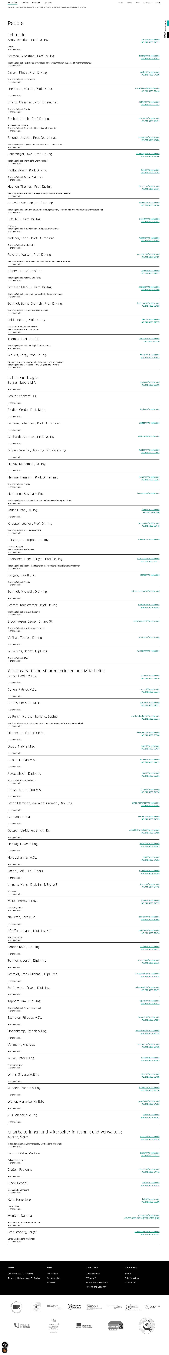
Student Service (93, 1274)
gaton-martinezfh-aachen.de (145, 803)
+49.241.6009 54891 (150, 42)
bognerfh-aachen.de (149, 382)
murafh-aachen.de (150, 900)
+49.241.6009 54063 (150, 860)
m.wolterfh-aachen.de (148, 1101)
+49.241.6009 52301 (150, 776)
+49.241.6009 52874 (150, 692)
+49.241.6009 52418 (150, 887)
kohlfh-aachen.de (150, 1199)
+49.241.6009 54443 (150, 846)
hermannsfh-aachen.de (148, 493)
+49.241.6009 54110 (150, 1090)
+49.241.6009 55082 (150, 1118)
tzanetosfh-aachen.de (148, 1017)
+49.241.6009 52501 (150, 222)
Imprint (128, 1274)
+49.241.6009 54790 (150, 678)
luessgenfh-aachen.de (148, 540)
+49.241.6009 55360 (150, 735)
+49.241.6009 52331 (150, 189)
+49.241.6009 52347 (150, 105)
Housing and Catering (95, 1287)
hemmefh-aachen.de (149, 477)
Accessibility (130, 1283)
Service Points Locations (97, 1283)
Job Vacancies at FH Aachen (20, 1274)
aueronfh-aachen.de (149, 1137)
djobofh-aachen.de (150, 746)
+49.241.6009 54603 (150, 1104)
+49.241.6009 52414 (150, 91)
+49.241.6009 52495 (150, 306)
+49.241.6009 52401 (150, 241)
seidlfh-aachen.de (150, 319)
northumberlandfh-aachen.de (145, 716)
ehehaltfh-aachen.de (149, 118)
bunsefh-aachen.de (150, 676)
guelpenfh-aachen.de (149, 450)
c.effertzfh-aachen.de (149, 102)
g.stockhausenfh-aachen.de (146, 621)
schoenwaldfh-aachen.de (147, 987)
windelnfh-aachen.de (149, 1088)
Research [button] (36, 3)
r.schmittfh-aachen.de (148, 605)
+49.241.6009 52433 (150, 990)
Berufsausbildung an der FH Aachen (24, 1278)
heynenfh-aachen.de (149, 186)
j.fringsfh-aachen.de (149, 789)
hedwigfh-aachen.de (149, 844)
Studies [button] (24, 3)
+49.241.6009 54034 (150, 1034)
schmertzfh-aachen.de (148, 960)
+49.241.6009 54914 (150, 1139)
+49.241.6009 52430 (150, 1047)
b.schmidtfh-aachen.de (148, 303)
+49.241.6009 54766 (150, 140)
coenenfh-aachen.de (149, 689)
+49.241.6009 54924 (150, 1156)
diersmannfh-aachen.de (148, 732)
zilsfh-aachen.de (151, 1115)
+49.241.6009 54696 (150, 792)
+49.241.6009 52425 (150, 1186)
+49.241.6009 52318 (150, 977)
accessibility (147, 2)
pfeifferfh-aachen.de (149, 930)
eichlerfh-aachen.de (149, 760)
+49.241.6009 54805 (150, 819)
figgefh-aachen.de (150, 773)
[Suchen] (46, 2)
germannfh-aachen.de (148, 816)
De (157, 2)
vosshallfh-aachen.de (149, 637)
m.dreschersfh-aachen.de (147, 88)
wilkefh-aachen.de (150, 1058)
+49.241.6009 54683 (150, 1061)
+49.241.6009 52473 (150, 59)
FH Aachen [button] (12, 3)
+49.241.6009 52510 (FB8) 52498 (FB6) (141, 1218)
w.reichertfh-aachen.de (148, 254)
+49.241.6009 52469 (150, 257)
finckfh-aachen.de (150, 1183)
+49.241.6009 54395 (150, 903)
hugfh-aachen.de (151, 857)
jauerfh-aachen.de (150, 510)
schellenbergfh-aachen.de (147, 1232)
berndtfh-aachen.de (149, 1153)
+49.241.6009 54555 (150, 1234)
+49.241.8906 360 (151, 512)
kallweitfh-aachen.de (149, 203)
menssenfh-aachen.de (148, 1215)
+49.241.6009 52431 (150, 121)
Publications (52, 1274)
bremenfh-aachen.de (149, 56)
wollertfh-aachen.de (149, 355)
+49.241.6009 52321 (150, 705)
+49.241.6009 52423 (150, 273)
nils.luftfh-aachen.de (149, 219)
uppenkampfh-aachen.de (147, 1031)
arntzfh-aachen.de (150, 40)
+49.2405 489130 (151, 341)
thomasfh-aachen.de (149, 339)
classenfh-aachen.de (149, 1169)
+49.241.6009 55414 (150, 749)
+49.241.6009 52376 (150, 963)
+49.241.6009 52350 (150, 1202)
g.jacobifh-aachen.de (149, 871)
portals (129, 2)
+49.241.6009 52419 (150, 1077)
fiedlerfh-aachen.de (149, 409)
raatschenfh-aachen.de (148, 559)
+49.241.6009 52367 (150, 608)
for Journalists (53, 1278)
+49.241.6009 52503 (150, 358)
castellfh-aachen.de (149, 72)
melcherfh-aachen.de (149, 238)
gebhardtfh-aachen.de (148, 436)
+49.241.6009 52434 (150, 933)
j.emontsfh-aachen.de (148, 137)
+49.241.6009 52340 (150, 156)
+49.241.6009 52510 (150, 385)
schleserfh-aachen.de (149, 287)
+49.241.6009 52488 (150, 833)
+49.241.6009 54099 (150, 75)
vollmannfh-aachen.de (148, 1044)
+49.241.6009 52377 (150, 719)
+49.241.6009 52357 (150, 480)
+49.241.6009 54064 (150, 173)
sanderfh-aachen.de (149, 947)
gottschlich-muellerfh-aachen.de (144, 830)
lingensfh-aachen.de (149, 884)
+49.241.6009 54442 (150, 1172)
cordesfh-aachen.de (149, 703)
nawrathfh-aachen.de (149, 917)
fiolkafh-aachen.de (150, 170)
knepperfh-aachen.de (149, 523)
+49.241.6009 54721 (150, 561)
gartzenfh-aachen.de (149, 423)
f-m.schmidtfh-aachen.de (147, 974)
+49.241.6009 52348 (150, 205)
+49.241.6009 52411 (150, 949)
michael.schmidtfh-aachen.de (145, 591)
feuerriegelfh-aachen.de (147, 154)
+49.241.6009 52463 (150, 453)
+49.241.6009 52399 (150, 873)
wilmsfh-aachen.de (150, 1074)
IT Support (90, 1278)
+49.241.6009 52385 (150, 290)
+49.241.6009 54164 (150, 1020)
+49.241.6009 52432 (150, 762)
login (137, 2)
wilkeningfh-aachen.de (148, 651)
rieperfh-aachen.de (150, 271)
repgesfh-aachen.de (149, 575)
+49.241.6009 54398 (150, 920)
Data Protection (132, 1278)
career (121, 2)
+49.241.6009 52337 (150, 322)
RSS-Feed (51, 1283)
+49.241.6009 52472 (150, 1004)
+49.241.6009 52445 (150, 526)
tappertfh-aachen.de (149, 1001)
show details (15, 50)
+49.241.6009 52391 (150, 806)
